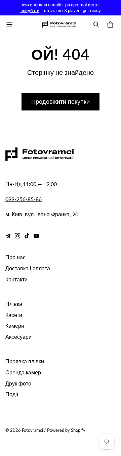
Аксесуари (18, 336)
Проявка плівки (24, 361)
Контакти (16, 279)
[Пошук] (96, 24)
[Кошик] (111, 24)
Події (11, 394)
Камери (14, 325)
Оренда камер (23, 372)
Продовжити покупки (60, 101)
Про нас (15, 257)
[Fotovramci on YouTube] (36, 235)
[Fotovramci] (59, 24)
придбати (30, 10)
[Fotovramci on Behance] (8, 235)
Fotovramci (32, 430)
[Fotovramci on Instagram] (17, 235)
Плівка (13, 304)
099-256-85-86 (23, 199)
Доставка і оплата (27, 268)
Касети (13, 315)
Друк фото (18, 383)
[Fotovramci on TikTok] (27, 235)
